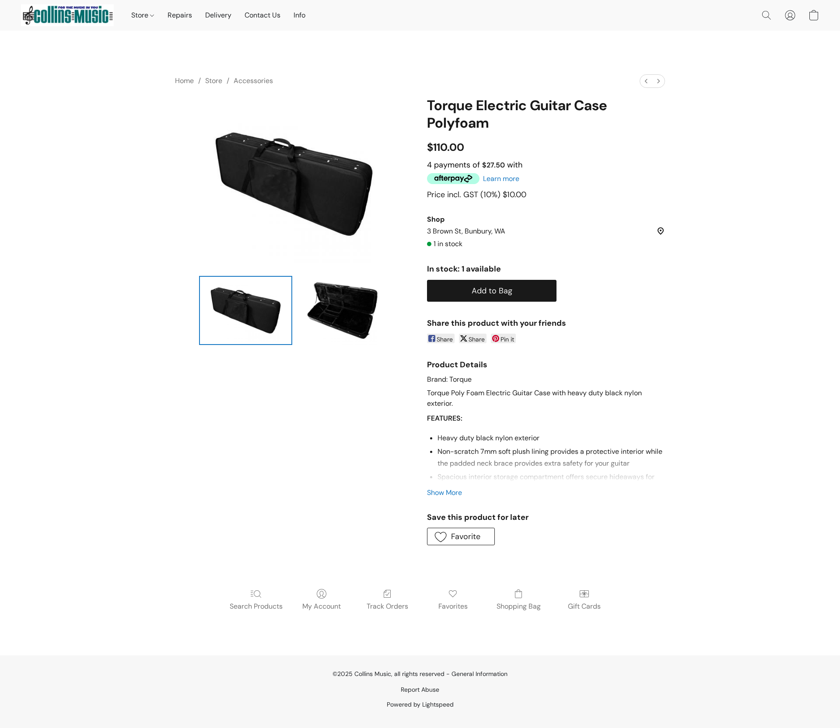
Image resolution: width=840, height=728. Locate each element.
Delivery (218, 15)
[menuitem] (646, 81)
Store (140, 15)
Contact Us (262, 15)
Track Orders (387, 606)
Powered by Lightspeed (420, 704)
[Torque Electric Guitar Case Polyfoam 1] (342, 310)
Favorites (453, 606)
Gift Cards (584, 606)
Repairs (180, 15)
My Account (321, 606)
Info (299, 15)
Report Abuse (420, 689)
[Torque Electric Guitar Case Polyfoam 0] (245, 310)
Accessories (253, 80)
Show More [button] (444, 492)
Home (184, 80)
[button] (67, 15)
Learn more (501, 178)
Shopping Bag (519, 606)
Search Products (256, 606)
